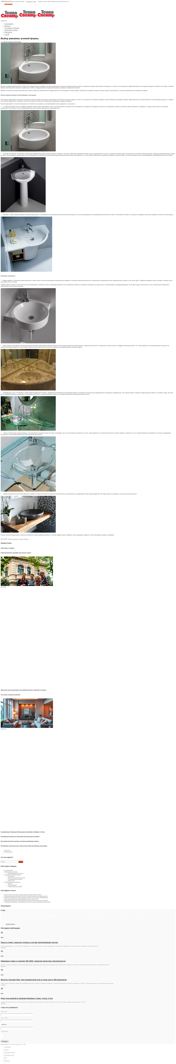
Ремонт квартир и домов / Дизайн (18, 539)
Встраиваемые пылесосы (15, 873)
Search (20, 861)
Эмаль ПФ (11, 880)
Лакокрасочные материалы (12, 874)
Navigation (4, 20)
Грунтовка (11, 876)
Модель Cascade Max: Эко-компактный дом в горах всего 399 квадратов (26, 897)
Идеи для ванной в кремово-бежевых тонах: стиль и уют (21, 899)
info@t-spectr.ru (10, 924)
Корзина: (8, 4)
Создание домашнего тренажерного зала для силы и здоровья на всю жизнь (27, 902)
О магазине (8, 24)
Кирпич (10, 883)
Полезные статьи (11, 30)
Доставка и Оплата (11, 28)
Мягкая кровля (12, 885)
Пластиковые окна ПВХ (15, 886)
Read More (3, 947)
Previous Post (8, 852)
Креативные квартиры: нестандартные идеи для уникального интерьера (26, 900)
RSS (5, 1058)
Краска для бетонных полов (16, 877)
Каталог (7, 26)
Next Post (7, 850)
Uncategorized (8, 870)
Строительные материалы (12, 882)
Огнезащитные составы (15, 879)
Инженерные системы (11, 871)
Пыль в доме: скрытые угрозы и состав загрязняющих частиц (22, 894)
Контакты (8, 32)
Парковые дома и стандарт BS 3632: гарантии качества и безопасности (25, 896)
